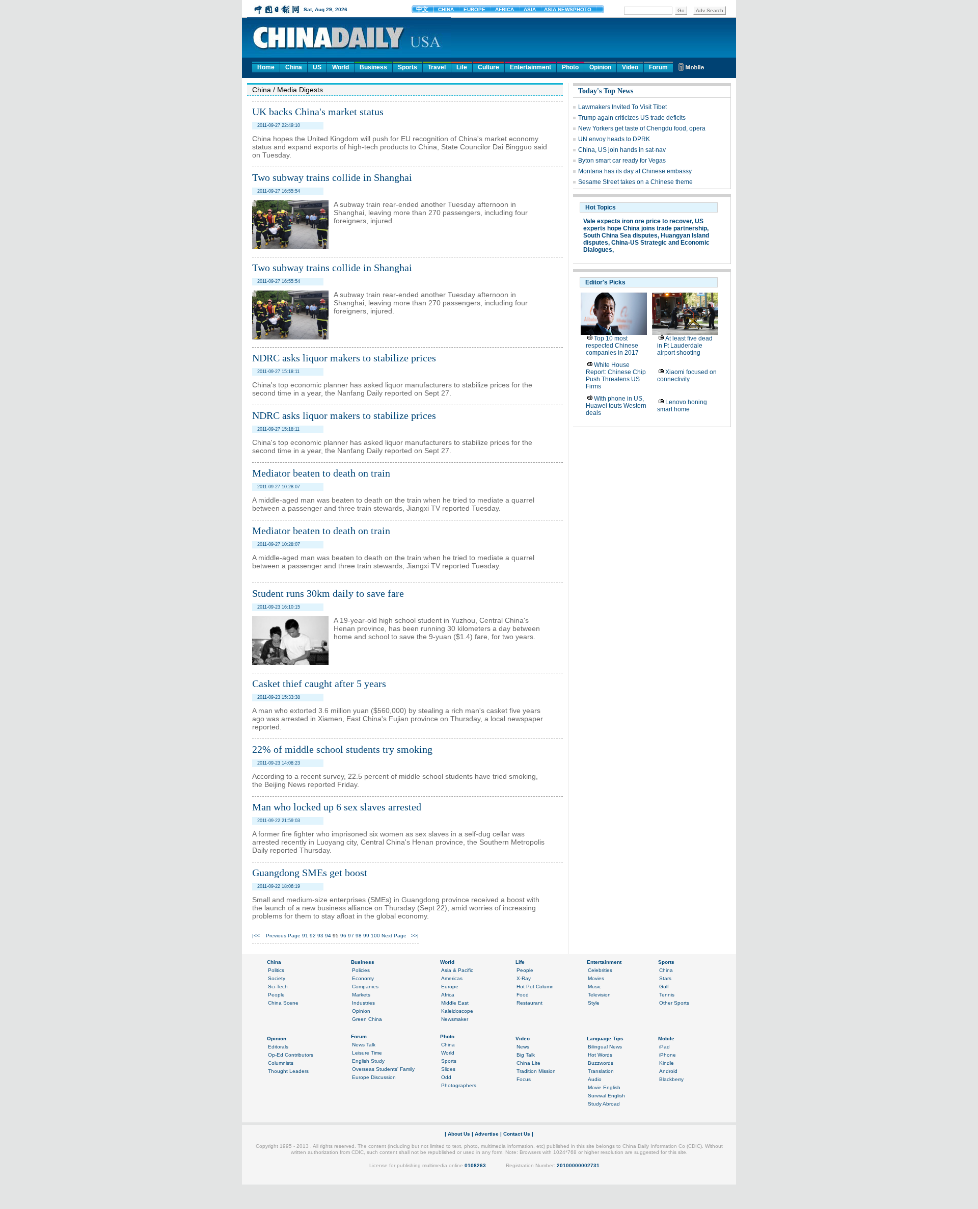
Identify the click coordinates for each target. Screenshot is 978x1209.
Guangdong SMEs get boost (309, 872)
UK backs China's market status (318, 111)
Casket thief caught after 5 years (319, 683)
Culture (488, 67)
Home (266, 67)
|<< (256, 935)
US (317, 67)
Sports (407, 67)
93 (320, 935)
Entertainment (530, 67)
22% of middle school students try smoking (342, 749)
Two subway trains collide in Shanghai (332, 177)
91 (305, 935)
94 (328, 935)
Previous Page (283, 935)
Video (630, 67)
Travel (437, 67)
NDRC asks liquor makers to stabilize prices (344, 357)
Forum (658, 67)
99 (366, 935)
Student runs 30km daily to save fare (328, 593)
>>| (415, 935)
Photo (570, 67)
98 (359, 935)
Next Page (394, 935)
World (340, 67)
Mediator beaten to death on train (321, 473)
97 (351, 935)
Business (373, 67)
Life (461, 67)
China (293, 67)
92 (313, 935)
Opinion (600, 67)
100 (375, 935)
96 (343, 935)
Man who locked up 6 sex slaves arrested (336, 806)
